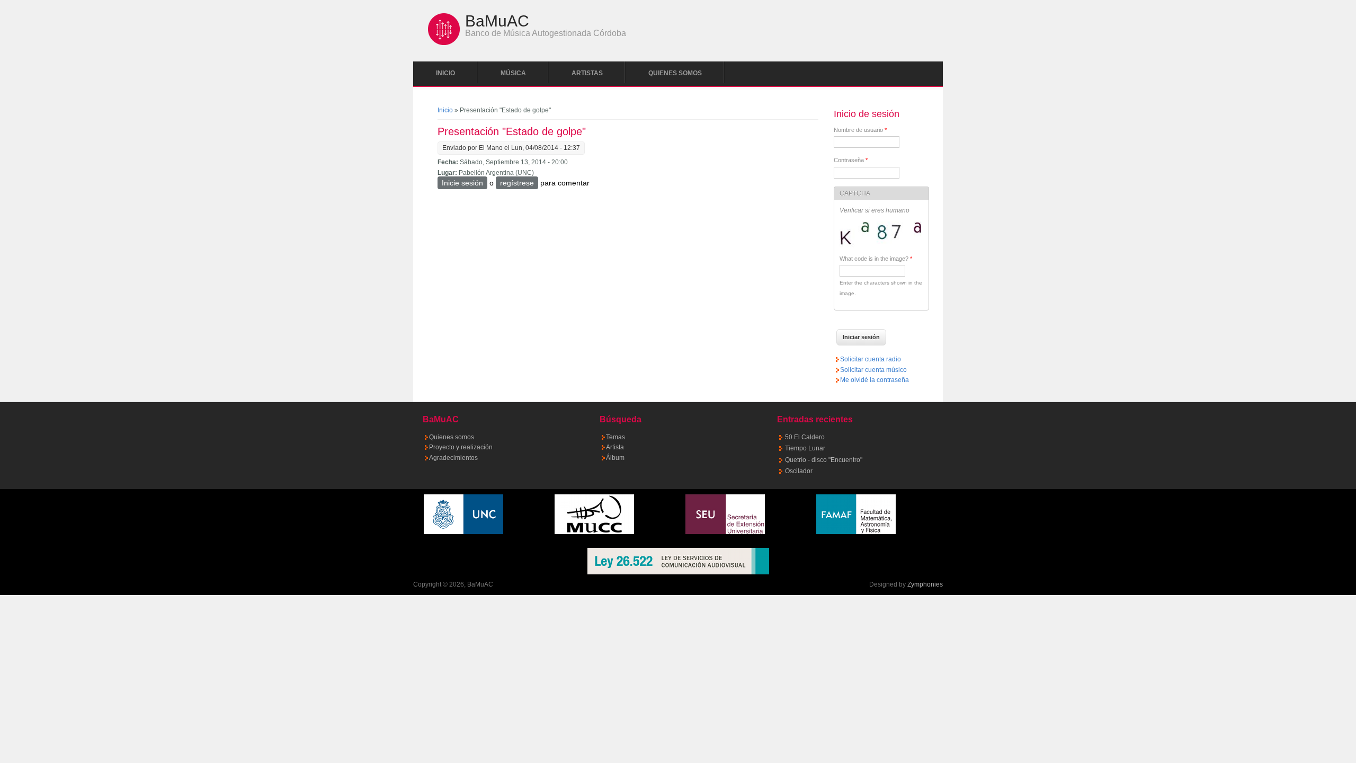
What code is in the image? (876, 258)
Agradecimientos (453, 458)
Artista (615, 447)
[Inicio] (444, 43)
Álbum (615, 458)
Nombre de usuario (860, 130)
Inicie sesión (462, 183)
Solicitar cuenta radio (870, 359)
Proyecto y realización (461, 447)
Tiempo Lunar (805, 448)
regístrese (517, 183)
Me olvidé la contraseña (874, 380)
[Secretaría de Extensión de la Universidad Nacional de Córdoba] (725, 532)
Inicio (445, 73)
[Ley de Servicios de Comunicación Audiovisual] (678, 561)
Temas (615, 437)
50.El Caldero (805, 437)
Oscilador (799, 471)
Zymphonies (925, 584)
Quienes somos (675, 73)
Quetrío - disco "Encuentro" (823, 460)
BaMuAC (497, 21)
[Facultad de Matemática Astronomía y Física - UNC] (856, 532)
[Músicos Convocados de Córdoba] (594, 532)
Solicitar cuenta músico (873, 370)
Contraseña (851, 160)
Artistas (587, 73)
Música (513, 73)
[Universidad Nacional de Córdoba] (463, 532)
